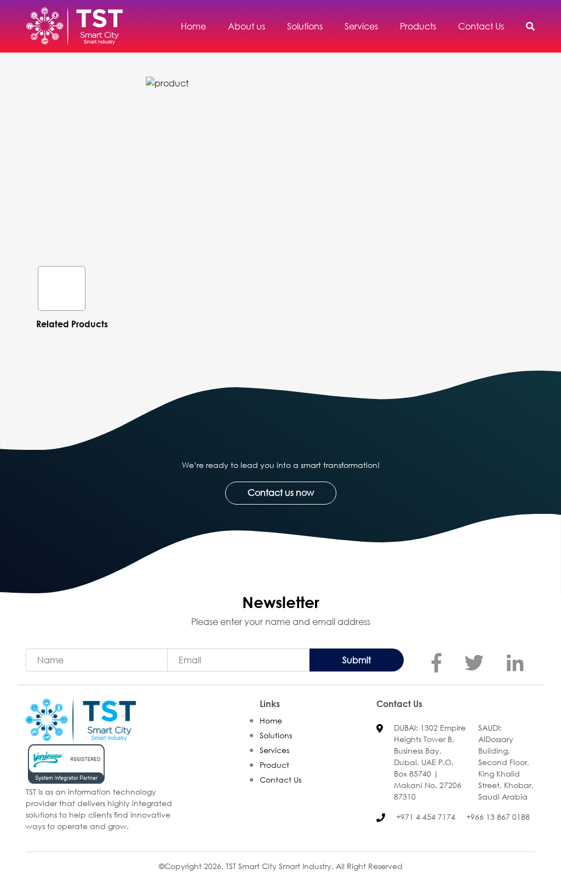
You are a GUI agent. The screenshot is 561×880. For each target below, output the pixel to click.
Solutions (276, 735)
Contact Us (280, 779)
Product (274, 765)
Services (274, 750)
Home (271, 720)
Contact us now (281, 492)
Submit (356, 659)
